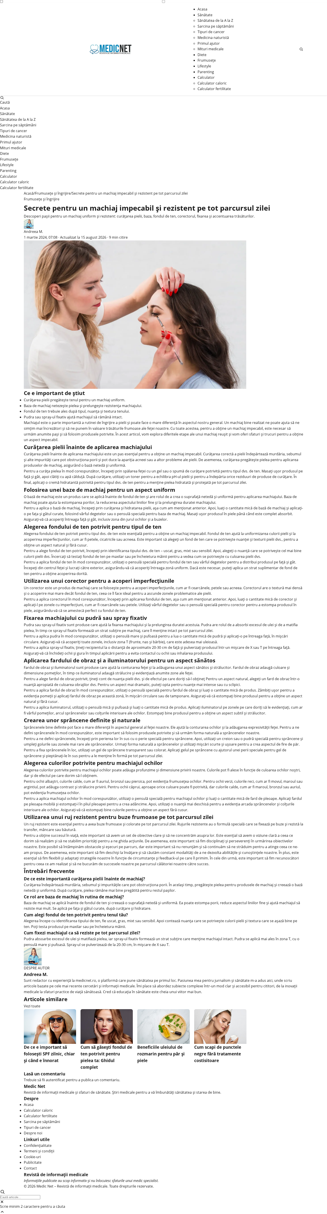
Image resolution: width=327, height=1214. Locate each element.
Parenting (206, 71)
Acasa (202, 9)
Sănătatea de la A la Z (215, 20)
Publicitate (33, 1162)
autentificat (55, 1079)
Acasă (29, 193)
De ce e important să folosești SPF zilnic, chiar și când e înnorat (49, 1053)
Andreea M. (33, 231)
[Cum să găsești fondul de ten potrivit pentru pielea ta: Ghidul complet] (107, 1026)
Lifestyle (204, 66)
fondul (128, 496)
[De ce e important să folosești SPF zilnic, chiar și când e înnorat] (50, 1026)
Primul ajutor (209, 43)
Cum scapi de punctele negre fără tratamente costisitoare (217, 1053)
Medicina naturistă (213, 37)
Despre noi (33, 1133)
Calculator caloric (212, 83)
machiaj (236, 422)
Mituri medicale (211, 48)
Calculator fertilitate (214, 88)
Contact (30, 1168)
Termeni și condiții (39, 1151)
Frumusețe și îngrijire (53, 193)
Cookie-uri (32, 1156)
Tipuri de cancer (211, 31)
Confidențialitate (38, 1145)
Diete (202, 54)
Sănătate (205, 14)
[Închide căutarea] (163, 1202)
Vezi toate (32, 1006)
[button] (301, 49)
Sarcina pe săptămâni (216, 26)
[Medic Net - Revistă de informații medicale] (110, 49)
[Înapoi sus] (163, 1212)
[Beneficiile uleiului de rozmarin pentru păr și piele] (163, 1026)
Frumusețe (207, 60)
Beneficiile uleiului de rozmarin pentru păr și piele (161, 1053)
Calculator (206, 77)
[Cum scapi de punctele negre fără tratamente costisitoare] (220, 1026)
